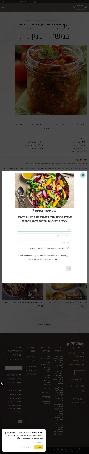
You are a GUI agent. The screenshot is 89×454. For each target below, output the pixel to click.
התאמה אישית (26, 447)
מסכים (38, 447)
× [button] (83, 175)
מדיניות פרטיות (38, 442)
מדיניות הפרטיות (50, 248)
